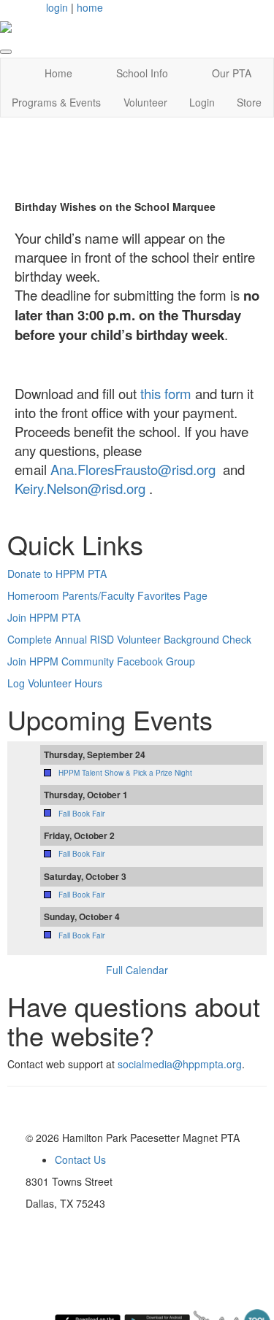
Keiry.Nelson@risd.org (80, 488)
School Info (142, 73)
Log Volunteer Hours (54, 683)
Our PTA (231, 73)
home (90, 7)
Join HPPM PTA (43, 617)
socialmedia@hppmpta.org (180, 1064)
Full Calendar (137, 969)
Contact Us (80, 1159)
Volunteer (145, 102)
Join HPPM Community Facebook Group (101, 661)
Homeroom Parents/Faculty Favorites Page (107, 595)
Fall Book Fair (81, 813)
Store (249, 102)
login (57, 7)
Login (202, 102)
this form (165, 393)
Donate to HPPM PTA (57, 573)
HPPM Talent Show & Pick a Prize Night (125, 773)
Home (58, 73)
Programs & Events (56, 102)
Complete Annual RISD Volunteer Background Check (129, 639)
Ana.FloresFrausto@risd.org (133, 469)
